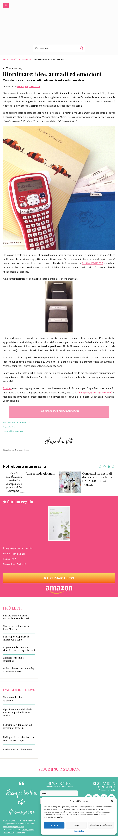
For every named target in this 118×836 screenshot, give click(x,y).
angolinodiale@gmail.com (13, 826)
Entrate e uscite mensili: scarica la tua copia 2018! (16, 617)
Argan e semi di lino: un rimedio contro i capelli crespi (19, 649)
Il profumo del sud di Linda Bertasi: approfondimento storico (17, 712)
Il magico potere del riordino (95, 392)
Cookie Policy (79, 831)
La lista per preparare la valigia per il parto (16, 638)
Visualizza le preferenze (101, 825)
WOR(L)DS (15, 59)
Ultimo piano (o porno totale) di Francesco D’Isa (18, 670)
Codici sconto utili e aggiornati (13, 659)
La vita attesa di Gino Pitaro (17, 749)
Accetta (54, 825)
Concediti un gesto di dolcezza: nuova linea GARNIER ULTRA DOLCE (41, 478)
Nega (76, 825)
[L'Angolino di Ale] (59, 22)
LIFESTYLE (26, 59)
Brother (7, 388)
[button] (112, 801)
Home (5, 59)
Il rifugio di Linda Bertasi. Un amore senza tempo (18, 739)
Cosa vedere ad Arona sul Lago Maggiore (16, 628)
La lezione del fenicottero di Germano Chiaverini (17, 726)
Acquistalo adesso (60, 578)
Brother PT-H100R (92, 263)
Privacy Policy (28, 830)
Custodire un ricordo (97, 473)
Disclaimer (20, 833)
